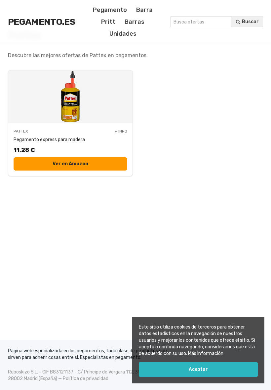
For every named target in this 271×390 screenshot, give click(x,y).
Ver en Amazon (70, 164)
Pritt (108, 21)
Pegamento (110, 10)
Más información (205, 353)
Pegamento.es (41, 22)
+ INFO (121, 131)
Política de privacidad (85, 378)
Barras (134, 21)
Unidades (122, 33)
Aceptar (198, 369)
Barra (144, 10)
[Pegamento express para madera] (70, 96)
